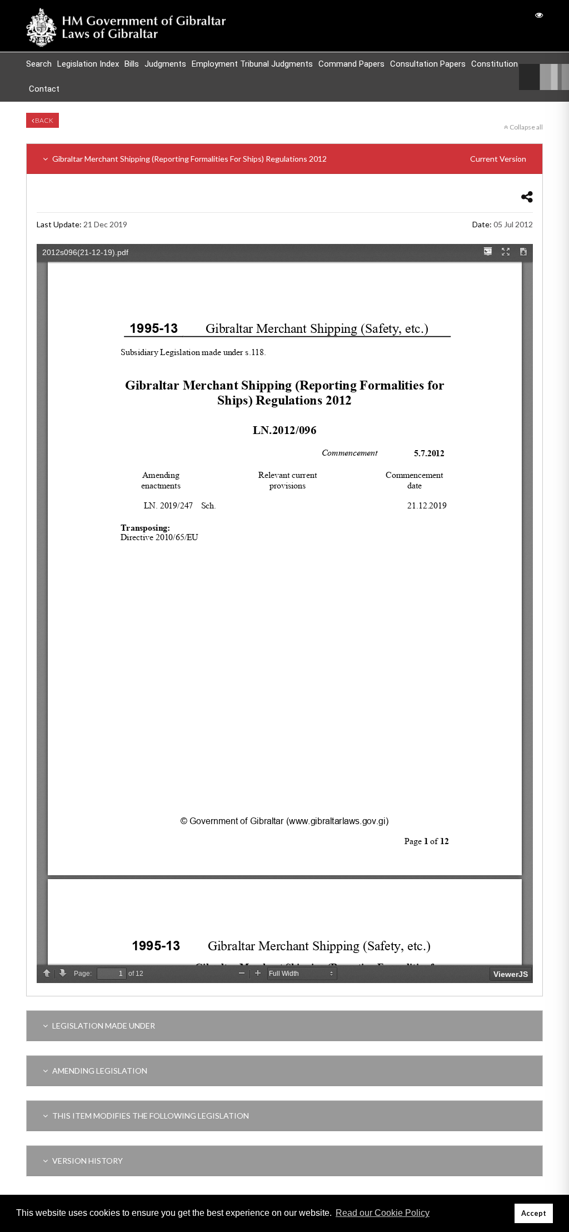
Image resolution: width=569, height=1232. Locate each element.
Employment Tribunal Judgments (252, 64)
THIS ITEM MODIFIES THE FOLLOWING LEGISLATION (150, 1115)
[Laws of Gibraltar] (126, 26)
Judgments (165, 64)
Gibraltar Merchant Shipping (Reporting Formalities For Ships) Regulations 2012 (288, 158)
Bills (131, 64)
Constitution (494, 64)
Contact (44, 89)
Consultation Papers (428, 64)
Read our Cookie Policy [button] (383, 1213)
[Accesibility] (539, 15)
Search (39, 64)
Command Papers (351, 64)
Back (43, 120)
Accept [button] (533, 1213)
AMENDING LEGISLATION (99, 1070)
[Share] (527, 196)
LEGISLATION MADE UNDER (103, 1025)
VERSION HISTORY (87, 1160)
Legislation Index (88, 64)
